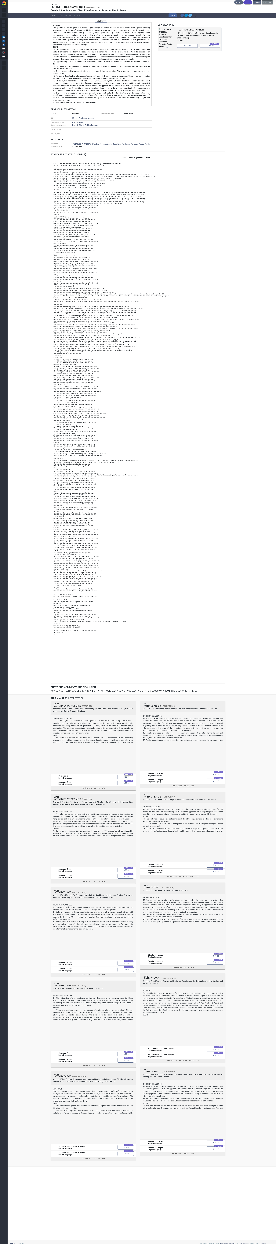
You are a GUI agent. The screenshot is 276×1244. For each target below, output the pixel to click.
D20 (78, 15)
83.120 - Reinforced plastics (83, 118)
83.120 (72, 15)
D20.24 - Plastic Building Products (85, 125)
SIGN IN (257, 2)
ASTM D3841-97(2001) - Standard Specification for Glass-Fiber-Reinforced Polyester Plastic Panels (111, 144)
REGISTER (267, 2)
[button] (173, 15)
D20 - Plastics (77, 123)
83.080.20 (183, 1061)
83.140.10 (190, 877)
